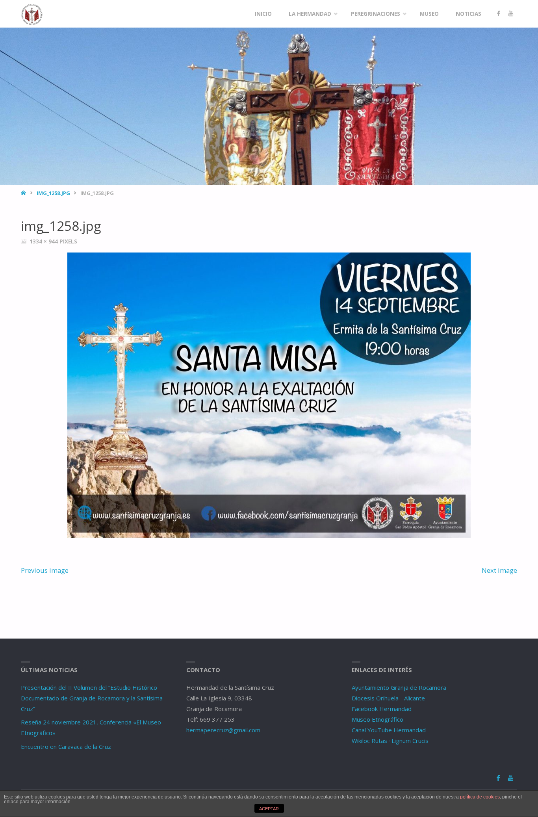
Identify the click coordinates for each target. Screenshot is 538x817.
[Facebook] (498, 14)
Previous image (45, 570)
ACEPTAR (269, 808)
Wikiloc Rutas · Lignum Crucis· (391, 741)
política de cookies (480, 797)
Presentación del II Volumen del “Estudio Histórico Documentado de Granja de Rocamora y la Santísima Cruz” (92, 698)
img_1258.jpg (53, 193)
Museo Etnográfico (377, 719)
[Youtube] (510, 14)
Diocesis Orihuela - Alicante (388, 698)
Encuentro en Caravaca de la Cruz (66, 746)
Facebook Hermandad (382, 709)
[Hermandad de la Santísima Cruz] (32, 14)
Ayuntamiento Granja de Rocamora (399, 687)
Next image (499, 570)
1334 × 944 (44, 241)
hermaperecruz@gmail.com (223, 730)
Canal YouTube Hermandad (389, 730)
